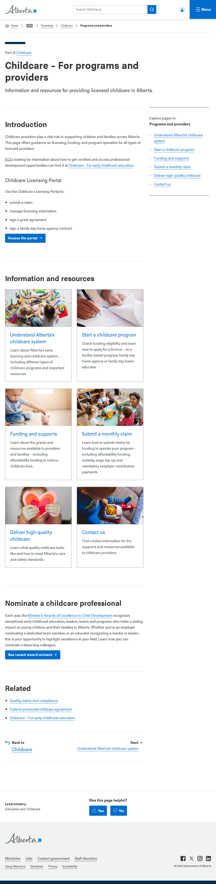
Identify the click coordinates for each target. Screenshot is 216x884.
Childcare (67, 25)
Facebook (183, 858)
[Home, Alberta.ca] (20, 9)
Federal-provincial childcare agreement (41, 709)
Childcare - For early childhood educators (101, 165)
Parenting (47, 25)
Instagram (199, 858)
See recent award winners (30, 654)
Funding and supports (171, 158)
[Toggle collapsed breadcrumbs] (29, 25)
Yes (101, 810)
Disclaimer (36, 866)
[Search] (151, 9)
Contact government (54, 858)
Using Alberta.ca (15, 866)
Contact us (162, 183)
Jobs (29, 858)
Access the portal (23, 237)
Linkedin (208, 858)
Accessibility (69, 866)
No (121, 810)
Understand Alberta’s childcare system (32, 338)
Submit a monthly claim (172, 166)
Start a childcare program (174, 149)
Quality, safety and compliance (34, 700)
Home (14, 25)
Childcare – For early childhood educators (42, 717)
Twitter (191, 858)
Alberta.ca (103, 838)
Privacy (52, 866)
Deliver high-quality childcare (177, 175)
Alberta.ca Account (182, 8)
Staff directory (86, 858)
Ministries (12, 858)
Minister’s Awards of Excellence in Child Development (70, 615)
